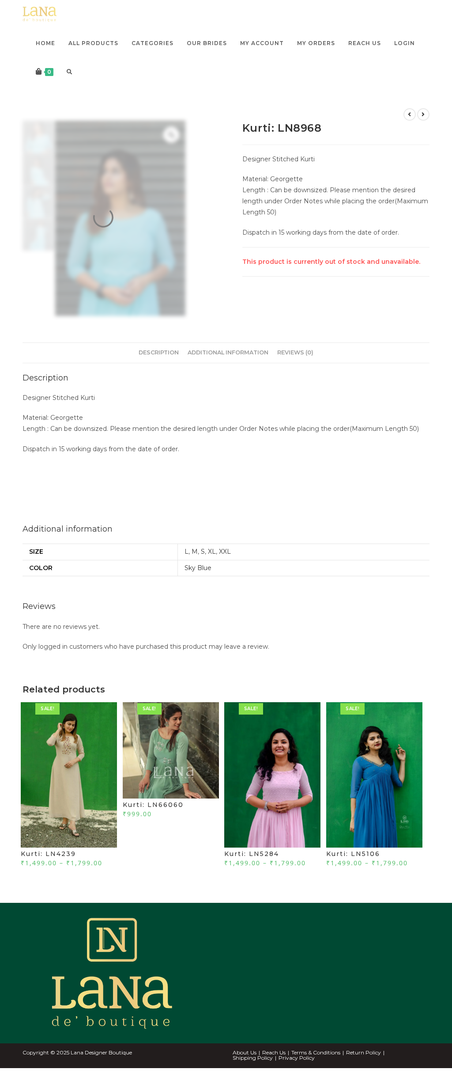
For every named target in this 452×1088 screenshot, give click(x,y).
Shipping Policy (253, 1076)
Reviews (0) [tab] (295, 370)
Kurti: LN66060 (153, 823)
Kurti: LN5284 (251, 872)
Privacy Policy (297, 1076)
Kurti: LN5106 (353, 872)
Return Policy (363, 1070)
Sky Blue (198, 586)
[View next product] (423, 132)
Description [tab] (159, 370)
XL (212, 570)
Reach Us (274, 1070)
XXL (225, 570)
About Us (244, 1070)
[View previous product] (409, 132)
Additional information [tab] (228, 370)
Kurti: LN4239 (48, 872)
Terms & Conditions (315, 1070)
